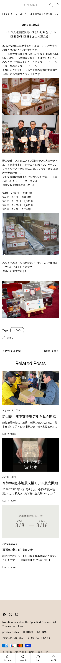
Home (5, 13)
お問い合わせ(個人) (13, 637)
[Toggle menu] (3, 5)
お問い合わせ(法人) (39, 637)
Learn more (9, 433)
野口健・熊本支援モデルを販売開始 (29, 416)
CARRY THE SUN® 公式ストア (30, 652)
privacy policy (10, 632)
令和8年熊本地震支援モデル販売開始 (30, 483)
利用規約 (28, 632)
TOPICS (18, 13)
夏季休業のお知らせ (17, 550)
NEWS (17, 330)
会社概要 (42, 632)
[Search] (51, 5)
